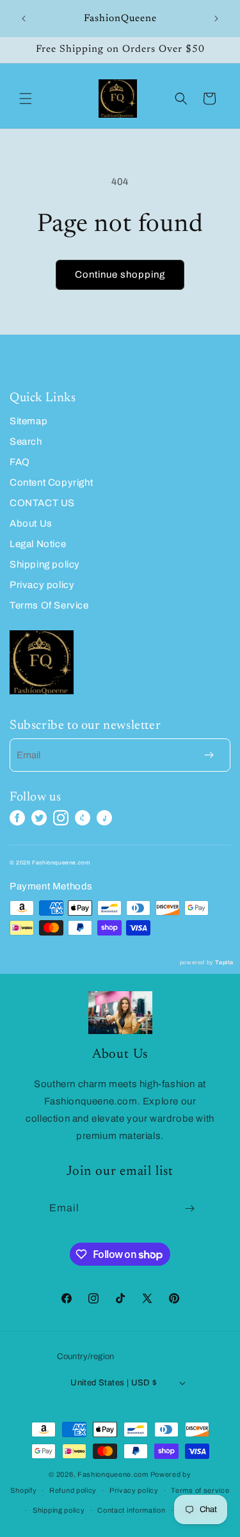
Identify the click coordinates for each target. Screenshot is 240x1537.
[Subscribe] (189, 1208)
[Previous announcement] (24, 18)
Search (26, 441)
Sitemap (28, 421)
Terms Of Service (49, 605)
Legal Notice (38, 544)
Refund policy (73, 1490)
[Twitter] (39, 817)
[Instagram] (60, 817)
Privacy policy (42, 585)
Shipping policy (45, 564)
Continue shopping (120, 274)
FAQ (20, 462)
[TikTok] (104, 817)
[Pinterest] (82, 817)
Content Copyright (51, 482)
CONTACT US (42, 503)
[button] (26, 98)
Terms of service (200, 1490)
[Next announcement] (216, 18)
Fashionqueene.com (112, 1474)
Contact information (131, 1510)
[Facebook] (17, 817)
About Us (31, 523)
